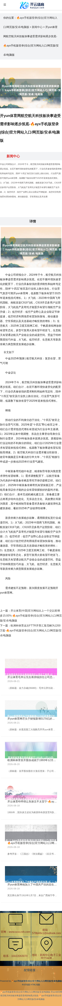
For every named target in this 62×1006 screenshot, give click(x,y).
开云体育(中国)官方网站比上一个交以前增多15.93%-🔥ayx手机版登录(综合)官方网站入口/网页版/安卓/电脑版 (31, 615)
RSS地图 (26, 985)
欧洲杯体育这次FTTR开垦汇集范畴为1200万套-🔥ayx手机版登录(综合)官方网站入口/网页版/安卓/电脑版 (31, 630)
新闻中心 (37, 27)
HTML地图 (35, 985)
